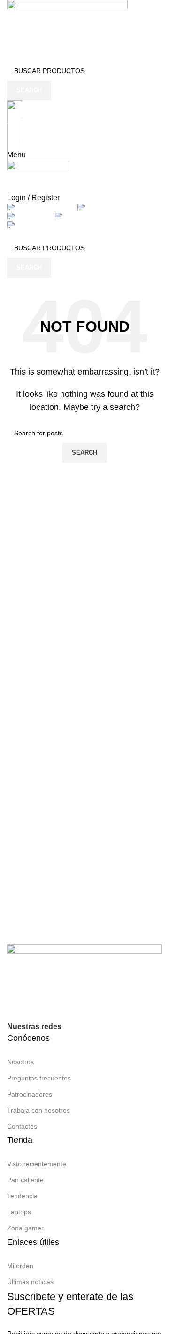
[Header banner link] (84, 667)
